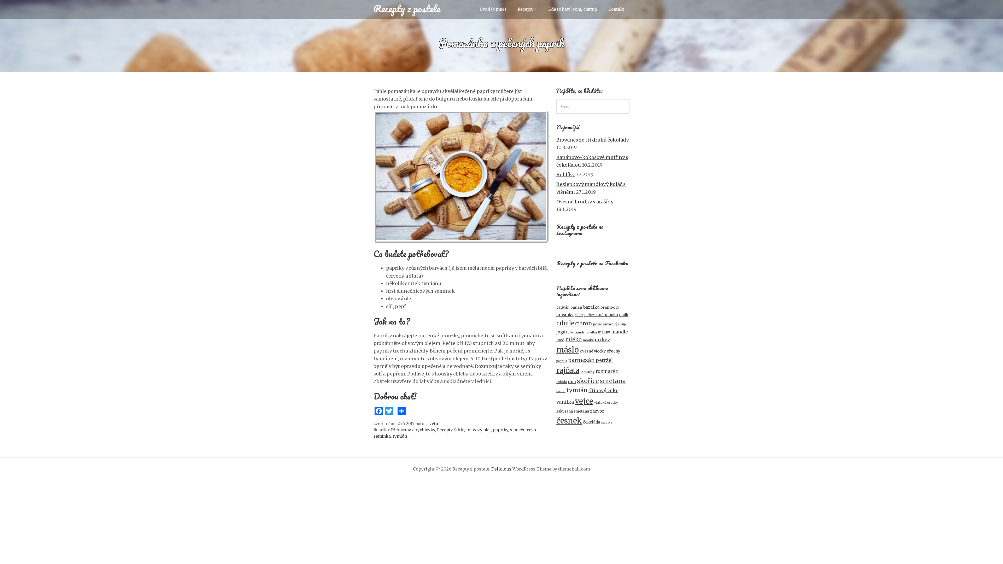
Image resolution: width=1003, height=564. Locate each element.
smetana (613, 381)
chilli (623, 314)
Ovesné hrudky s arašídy (584, 202)
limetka (591, 332)
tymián (400, 436)
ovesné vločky (593, 351)
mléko (573, 340)
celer (579, 315)
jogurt (562, 332)
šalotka (606, 422)
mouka (588, 340)
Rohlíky (565, 175)
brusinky (565, 314)
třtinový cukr (603, 390)
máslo (567, 350)
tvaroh (560, 391)
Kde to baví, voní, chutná (572, 9)
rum (572, 381)
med (560, 340)
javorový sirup (614, 324)
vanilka (565, 402)
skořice (588, 381)
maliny (604, 332)
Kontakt (616, 9)
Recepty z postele (407, 8)
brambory (609, 307)
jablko (597, 324)
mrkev (602, 340)
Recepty (526, 9)
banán (576, 307)
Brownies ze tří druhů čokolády (592, 140)
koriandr (577, 332)
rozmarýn (607, 371)
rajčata (567, 370)
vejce (584, 401)
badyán (562, 307)
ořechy (613, 351)
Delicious (501, 469)
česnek (569, 421)
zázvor (597, 411)
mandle (619, 332)
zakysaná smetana (572, 411)
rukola (561, 382)
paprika (561, 361)
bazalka (591, 307)
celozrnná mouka (601, 314)
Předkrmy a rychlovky (413, 429)
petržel (604, 360)
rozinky (587, 371)
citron (583, 323)
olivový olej (479, 429)
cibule (565, 323)
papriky (500, 429)
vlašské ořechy (606, 402)
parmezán (581, 360)
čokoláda (591, 422)
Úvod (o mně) (493, 9)
